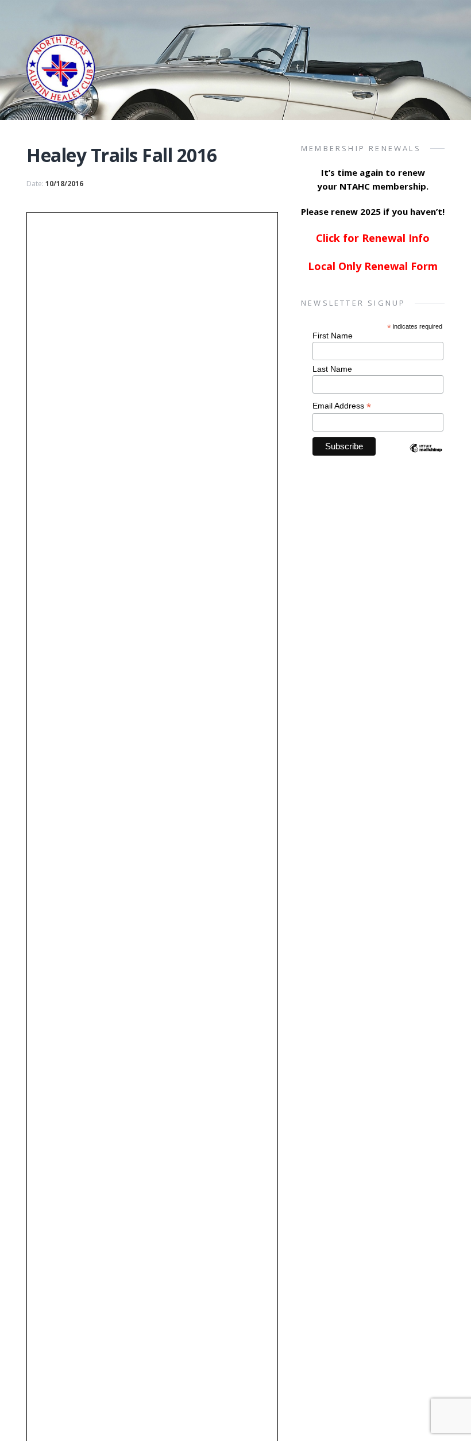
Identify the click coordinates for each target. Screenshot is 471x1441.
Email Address (341, 405)
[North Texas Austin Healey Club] (60, 84)
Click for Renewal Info (373, 238)
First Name (332, 335)
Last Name (332, 368)
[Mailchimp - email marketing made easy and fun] (426, 458)
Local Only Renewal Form (373, 266)
